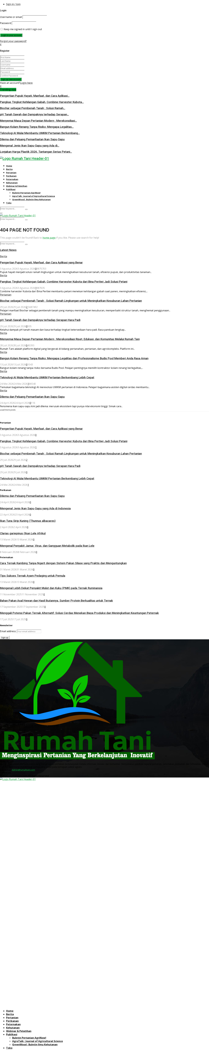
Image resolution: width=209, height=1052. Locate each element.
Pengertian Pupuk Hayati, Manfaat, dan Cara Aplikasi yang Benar (41, 262)
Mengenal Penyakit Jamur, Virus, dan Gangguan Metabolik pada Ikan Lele (47, 545)
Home (9, 165)
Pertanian (11, 172)
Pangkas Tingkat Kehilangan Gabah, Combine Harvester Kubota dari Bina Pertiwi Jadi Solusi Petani (63, 281)
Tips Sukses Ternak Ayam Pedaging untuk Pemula (32, 575)
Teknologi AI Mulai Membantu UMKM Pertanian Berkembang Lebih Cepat (47, 377)
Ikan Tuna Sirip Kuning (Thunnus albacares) (28, 521)
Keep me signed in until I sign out (22, 29)
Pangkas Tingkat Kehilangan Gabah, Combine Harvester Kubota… (42, 102)
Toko (8, 202)
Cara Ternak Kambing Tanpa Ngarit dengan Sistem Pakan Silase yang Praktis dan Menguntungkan (63, 563)
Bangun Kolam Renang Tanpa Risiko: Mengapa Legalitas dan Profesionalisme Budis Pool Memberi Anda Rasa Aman (74, 358)
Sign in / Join (13, 4)
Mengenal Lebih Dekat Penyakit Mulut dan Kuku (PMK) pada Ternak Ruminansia (51, 588)
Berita (9, 169)
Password (5, 23)
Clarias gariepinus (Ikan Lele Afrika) (23, 533)
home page (49, 237)
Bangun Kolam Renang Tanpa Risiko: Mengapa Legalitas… (37, 127)
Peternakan (12, 179)
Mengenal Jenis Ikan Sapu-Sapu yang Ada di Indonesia (35, 508)
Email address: (8, 631)
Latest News (8, 250)
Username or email (11, 17)
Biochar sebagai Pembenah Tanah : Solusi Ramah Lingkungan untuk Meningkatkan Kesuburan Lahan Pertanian (71, 300)
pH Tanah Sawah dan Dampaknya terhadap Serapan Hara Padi (40, 320)
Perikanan (11, 176)
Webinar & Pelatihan (16, 186)
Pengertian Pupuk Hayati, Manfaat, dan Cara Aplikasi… (34, 96)
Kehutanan (12, 182)
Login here (26, 83)
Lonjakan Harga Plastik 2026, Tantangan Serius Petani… (36, 151)
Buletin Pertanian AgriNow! (26, 192)
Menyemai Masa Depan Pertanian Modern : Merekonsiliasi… (38, 120)
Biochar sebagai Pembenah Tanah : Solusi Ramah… (32, 108)
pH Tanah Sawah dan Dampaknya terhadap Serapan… (34, 114)
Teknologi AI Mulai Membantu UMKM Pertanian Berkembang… (40, 133)
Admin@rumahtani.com (23, 769)
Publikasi (10, 189)
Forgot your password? (13, 41)
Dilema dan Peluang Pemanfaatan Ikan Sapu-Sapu (32, 139)
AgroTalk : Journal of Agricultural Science (33, 196)
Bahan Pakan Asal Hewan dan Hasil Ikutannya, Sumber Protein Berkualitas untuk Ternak (56, 600)
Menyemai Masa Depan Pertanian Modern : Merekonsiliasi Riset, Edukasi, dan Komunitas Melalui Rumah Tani (70, 339)
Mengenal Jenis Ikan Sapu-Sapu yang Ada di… (29, 145)
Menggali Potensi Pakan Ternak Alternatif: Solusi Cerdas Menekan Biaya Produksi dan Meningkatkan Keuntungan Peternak (79, 613)
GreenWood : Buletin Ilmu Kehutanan (31, 199)
